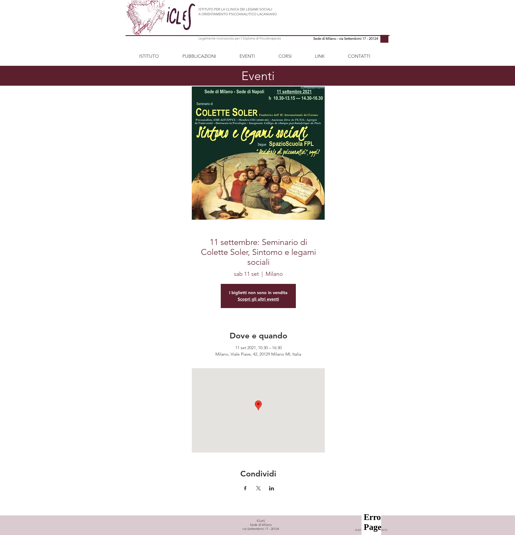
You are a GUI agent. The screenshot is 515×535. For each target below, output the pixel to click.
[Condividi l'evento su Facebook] (245, 488)
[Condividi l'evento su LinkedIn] (271, 488)
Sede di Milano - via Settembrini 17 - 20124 (345, 39)
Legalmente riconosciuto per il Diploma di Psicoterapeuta (239, 38)
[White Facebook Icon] (386, 55)
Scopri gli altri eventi (258, 299)
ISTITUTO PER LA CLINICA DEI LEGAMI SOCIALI (235, 9)
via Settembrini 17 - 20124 (260, 529)
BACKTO (383, 530)
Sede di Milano (261, 525)
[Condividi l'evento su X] (258, 488)
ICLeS (261, 521)
